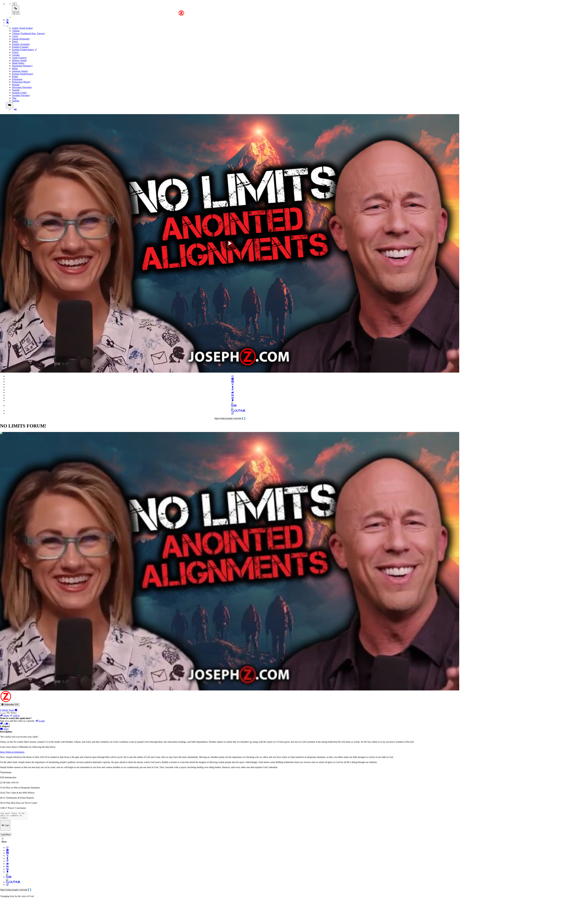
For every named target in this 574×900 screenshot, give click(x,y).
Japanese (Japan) (20, 71)
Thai (14, 98)
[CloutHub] (232, 410)
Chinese (16, 30)
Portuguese (17, 79)
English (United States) (23, 49)
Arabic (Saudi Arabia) (22, 28)
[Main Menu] (15, 9)
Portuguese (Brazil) (21, 82)
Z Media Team (7, 710)
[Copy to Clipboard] (232, 413)
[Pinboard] (232, 400)
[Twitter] (232, 384)
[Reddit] (232, 392)
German (16, 55)
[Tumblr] (232, 387)
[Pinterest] (232, 389)
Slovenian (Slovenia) (22, 87)
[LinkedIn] (232, 395)
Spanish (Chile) (19, 92)
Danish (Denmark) (21, 39)
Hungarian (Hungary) (22, 65)
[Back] (14, 4)
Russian (15, 84)
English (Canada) (20, 47)
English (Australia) (21, 44)
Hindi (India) (18, 63)
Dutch (15, 41)
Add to (16, 715)
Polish (15, 76)
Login (41, 721)
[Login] (15, 109)
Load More (5, 834)
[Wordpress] (232, 398)
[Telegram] (232, 379)
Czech (15, 36)
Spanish (15, 90)
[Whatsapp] (232, 376)
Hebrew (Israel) (19, 60)
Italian (15, 68)
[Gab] (232, 405)
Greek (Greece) (19, 57)
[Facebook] (232, 381)
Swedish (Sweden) (21, 95)
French (15, 52)
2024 (5, 729)
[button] (10, 704)
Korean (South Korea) (22, 74)
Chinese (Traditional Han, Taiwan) (28, 33)
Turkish (15, 100)
